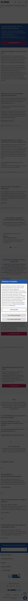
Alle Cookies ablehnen (14, 315)
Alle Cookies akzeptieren (14, 319)
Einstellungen (14, 309)
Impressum (12, 305)
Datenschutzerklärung (18, 304)
